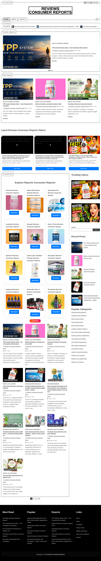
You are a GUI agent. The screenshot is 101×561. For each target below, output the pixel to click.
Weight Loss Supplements (43, 101)
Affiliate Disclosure (81, 531)
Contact (22, 19)
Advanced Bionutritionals (33, 383)
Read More (54, 60)
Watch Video (17, 168)
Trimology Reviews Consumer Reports (80, 104)
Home (6, 19)
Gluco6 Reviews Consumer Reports (37, 536)
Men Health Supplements (78, 345)
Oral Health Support (77, 349)
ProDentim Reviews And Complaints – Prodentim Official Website (13, 433)
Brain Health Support (77, 325)
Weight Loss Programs (10, 473)
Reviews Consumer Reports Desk (63, 50)
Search (73, 227)
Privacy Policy (80, 527)
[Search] (97, 19)
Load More (35, 321)
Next (39, 499)
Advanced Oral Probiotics (11, 429)
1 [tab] (49, 70)
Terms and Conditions (82, 534)
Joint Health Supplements (79, 342)
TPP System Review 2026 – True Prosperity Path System (59, 26)
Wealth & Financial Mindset (60, 43)
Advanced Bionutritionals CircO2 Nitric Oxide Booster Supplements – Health (21, 26)
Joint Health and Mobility (33, 429)
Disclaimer (79, 524)
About (13, 19)
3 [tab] (52, 70)
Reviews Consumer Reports (56, 554)
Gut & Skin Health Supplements (80, 332)
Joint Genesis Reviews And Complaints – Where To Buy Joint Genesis (35, 433)
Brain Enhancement (53, 383)
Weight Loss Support (74, 101)
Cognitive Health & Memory (55, 429)
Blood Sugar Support (77, 319)
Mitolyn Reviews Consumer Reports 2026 (89, 26)
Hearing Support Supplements (80, 335)
